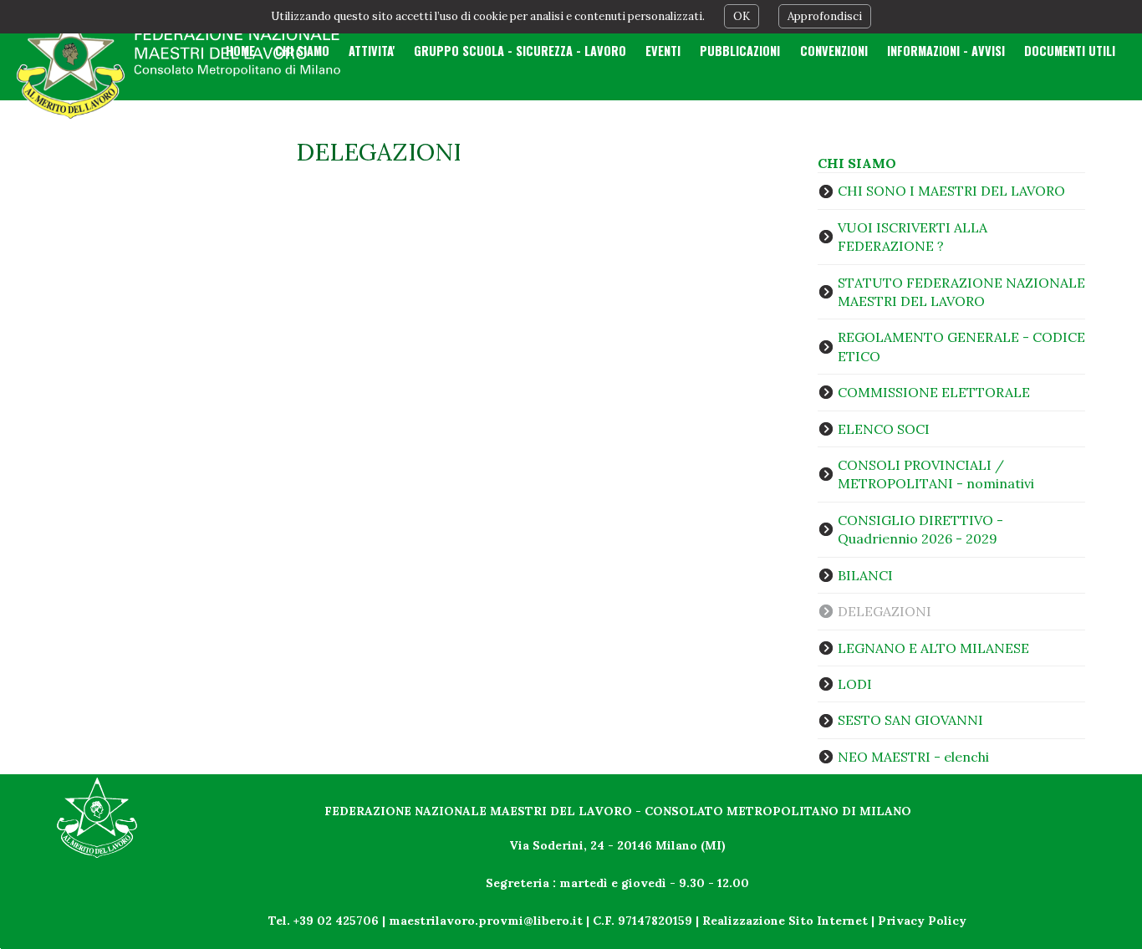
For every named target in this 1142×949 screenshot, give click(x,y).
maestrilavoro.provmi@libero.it (486, 920)
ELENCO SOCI (884, 429)
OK (741, 16)
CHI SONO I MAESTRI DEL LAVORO (951, 190)
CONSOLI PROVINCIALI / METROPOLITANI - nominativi (936, 474)
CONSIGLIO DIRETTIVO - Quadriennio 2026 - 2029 (920, 529)
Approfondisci (825, 16)
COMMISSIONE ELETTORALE (934, 392)
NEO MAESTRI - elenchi (913, 756)
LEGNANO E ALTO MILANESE (933, 648)
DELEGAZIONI (884, 611)
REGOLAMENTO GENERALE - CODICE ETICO (961, 346)
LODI (855, 684)
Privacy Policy (922, 920)
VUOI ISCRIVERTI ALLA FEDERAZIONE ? (912, 236)
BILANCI (865, 575)
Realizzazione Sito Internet (785, 920)
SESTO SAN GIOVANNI (910, 720)
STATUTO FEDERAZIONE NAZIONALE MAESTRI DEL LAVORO (961, 291)
